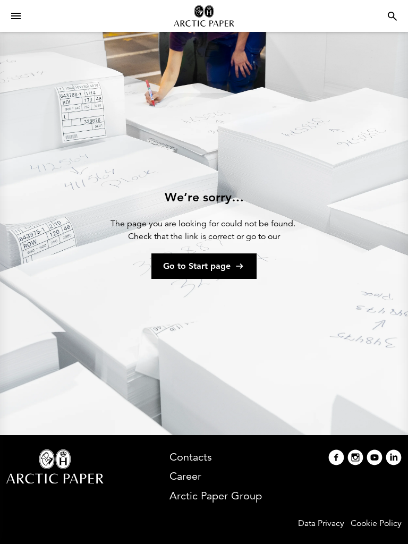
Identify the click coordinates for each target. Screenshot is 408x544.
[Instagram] (355, 458)
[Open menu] (16, 16)
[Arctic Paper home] (204, 16)
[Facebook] (336, 458)
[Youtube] (374, 458)
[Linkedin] (394, 458)
